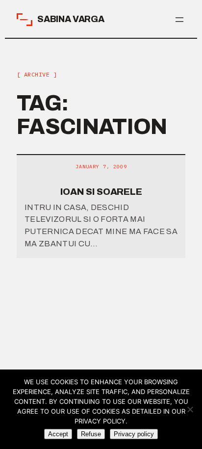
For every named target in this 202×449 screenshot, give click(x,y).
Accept (58, 434)
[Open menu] (179, 20)
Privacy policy (134, 434)
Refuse (91, 434)
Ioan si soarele (101, 191)
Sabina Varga (70, 19)
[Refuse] (190, 409)
